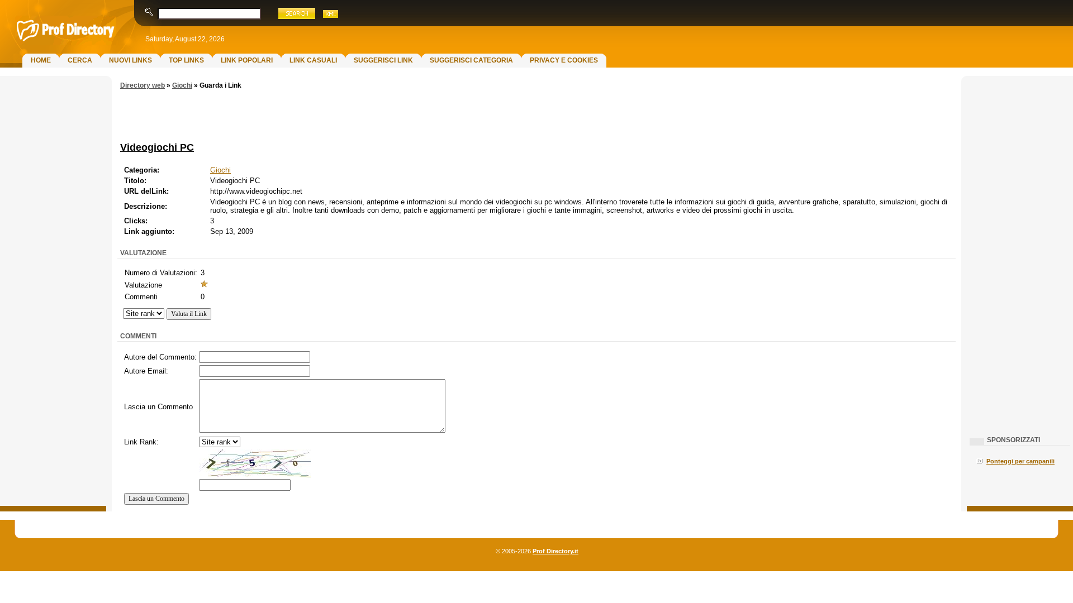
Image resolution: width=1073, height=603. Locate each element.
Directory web (142, 85)
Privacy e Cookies (564, 60)
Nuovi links (130, 60)
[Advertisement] (53, 260)
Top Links (186, 60)
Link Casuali (313, 60)
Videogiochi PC (157, 147)
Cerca (80, 60)
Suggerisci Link (383, 60)
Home (41, 60)
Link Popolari (247, 60)
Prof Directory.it (555, 551)
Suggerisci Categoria (471, 60)
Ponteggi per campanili (1020, 461)
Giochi (182, 85)
